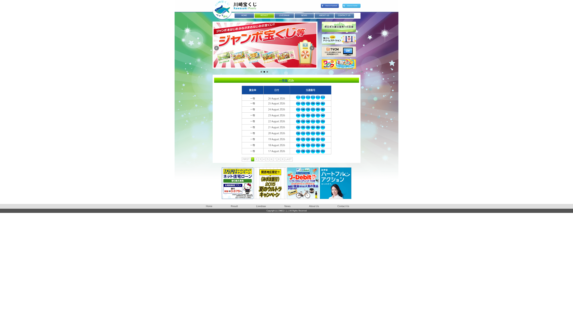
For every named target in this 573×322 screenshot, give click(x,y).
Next (312, 48)
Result (234, 206)
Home (209, 206)
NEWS (304, 15)
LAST (289, 159)
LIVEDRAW (284, 15)
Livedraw (261, 206)
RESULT (264, 15)
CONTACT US (344, 15)
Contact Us (343, 206)
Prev (216, 48)
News (287, 206)
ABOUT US (324, 15)
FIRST (246, 159)
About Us (314, 206)
